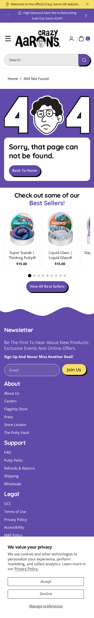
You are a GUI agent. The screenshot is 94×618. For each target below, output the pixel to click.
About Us (11, 393)
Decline (46, 593)
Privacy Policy (15, 519)
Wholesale (12, 483)
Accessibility (14, 527)
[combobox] (47, 60)
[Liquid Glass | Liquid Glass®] (60, 229)
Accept (45, 581)
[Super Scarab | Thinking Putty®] (22, 229)
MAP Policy (13, 535)
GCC (7, 503)
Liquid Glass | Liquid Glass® (60, 255)
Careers (10, 401)
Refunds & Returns (19, 468)
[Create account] (71, 39)
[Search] (84, 60)
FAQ (7, 452)
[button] (8, 15)
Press (8, 416)
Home (13, 78)
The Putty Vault (16, 432)
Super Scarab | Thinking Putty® (21, 255)
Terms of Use (15, 511)
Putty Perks (13, 460)
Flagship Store (16, 409)
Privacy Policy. (26, 568)
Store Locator (15, 424)
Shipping (11, 475)
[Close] (87, 4)
